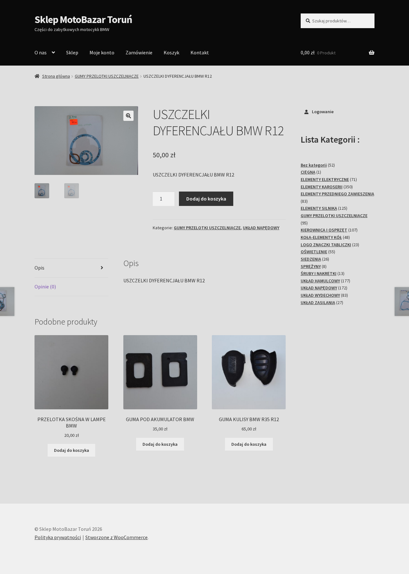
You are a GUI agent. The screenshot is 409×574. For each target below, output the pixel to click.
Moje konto (101, 52)
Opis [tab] (39, 267)
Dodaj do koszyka (206, 198)
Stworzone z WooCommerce (116, 537)
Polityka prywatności (58, 537)
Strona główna (56, 76)
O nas (41, 52)
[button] (128, 116)
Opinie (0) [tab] (45, 286)
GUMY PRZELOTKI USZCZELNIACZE (107, 76)
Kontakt (199, 52)
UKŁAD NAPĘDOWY (261, 228)
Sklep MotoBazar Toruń (83, 19)
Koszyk (171, 52)
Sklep (72, 52)
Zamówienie (139, 52)
